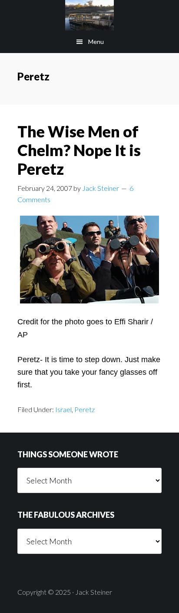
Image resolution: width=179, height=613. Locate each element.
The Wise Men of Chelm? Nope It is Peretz (79, 150)
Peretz (84, 409)
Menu (96, 41)
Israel (63, 409)
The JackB (89, 15)
